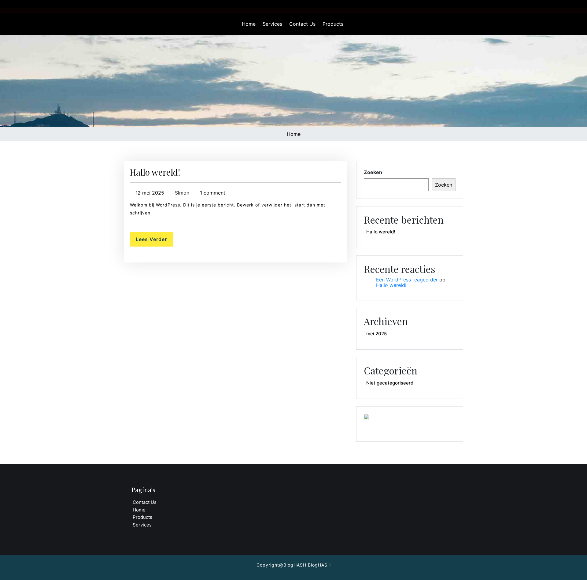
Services (272, 24)
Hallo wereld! (155, 172)
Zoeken (373, 172)
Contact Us (302, 24)
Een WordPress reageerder (407, 280)
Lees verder (151, 239)
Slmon (181, 193)
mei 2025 (376, 333)
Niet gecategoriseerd (389, 383)
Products (333, 24)
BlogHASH (318, 564)
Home (249, 24)
